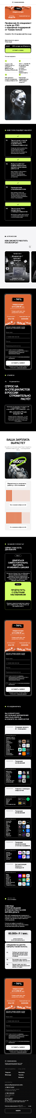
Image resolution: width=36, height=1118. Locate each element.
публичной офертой (21, 367)
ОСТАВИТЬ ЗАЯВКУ (18, 363)
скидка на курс (18, 12)
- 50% (23, 10)
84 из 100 (11, 17)
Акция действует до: (24, 16)
